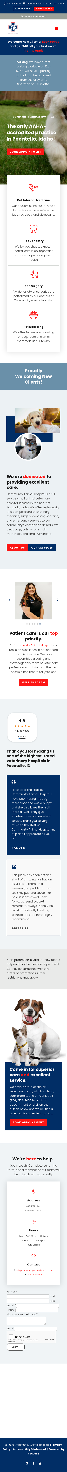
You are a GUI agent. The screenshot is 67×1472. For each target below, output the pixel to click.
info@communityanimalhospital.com (45, 3)
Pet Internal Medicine (33, 200)
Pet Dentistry (34, 241)
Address (33, 1200)
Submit (16, 1346)
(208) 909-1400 (20, 1100)
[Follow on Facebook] (33, 1463)
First (52, 1296)
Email (11, 1305)
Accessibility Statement (29, 1449)
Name (12, 1292)
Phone (11, 1310)
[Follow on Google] (27, 1463)
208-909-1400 (14, 3)
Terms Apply (34, 50)
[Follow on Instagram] (40, 1463)
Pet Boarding (33, 327)
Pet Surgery (34, 286)
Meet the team (33, 682)
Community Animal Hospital (32, 645)
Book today (50, 42)
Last (52, 1301)
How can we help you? (23, 1314)
